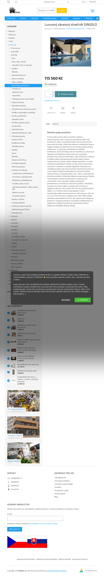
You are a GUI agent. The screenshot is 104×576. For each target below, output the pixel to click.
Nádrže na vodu (18, 192)
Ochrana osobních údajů (64, 484)
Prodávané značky (61, 490)
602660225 (15, 482)
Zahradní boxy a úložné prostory (24, 109)
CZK (83, 2)
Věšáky (14, 243)
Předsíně (14, 226)
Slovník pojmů (60, 493)
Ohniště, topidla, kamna (21, 122)
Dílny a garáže (16, 267)
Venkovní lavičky (18, 102)
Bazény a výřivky (18, 199)
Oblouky (15, 72)
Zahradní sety (17, 213)
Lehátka (15, 68)
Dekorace (12, 34)
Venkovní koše (17, 139)
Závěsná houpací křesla (21, 209)
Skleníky (15, 156)
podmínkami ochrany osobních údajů (43, 523)
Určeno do (12, 45)
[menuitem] (11, 18)
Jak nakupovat (49, 2)
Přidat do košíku (67, 94)
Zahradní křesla (17, 129)
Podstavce (16, 89)
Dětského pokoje (17, 260)
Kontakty (58, 487)
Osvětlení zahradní (19, 163)
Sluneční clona (17, 92)
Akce (13, 58)
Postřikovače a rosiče (20, 183)
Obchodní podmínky (62, 481)
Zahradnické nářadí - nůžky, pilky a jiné (25, 188)
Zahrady (14, 55)
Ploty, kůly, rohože (19, 62)
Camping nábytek (18, 203)
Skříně (14, 247)
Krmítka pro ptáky (18, 143)
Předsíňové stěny (18, 236)
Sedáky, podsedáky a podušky (23, 112)
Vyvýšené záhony (18, 196)
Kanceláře (15, 51)
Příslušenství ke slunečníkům (23, 99)
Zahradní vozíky (18, 119)
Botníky (14, 230)
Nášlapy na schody (19, 253)
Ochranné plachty (18, 136)
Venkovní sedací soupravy (21, 206)
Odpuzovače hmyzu (19, 160)
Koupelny (14, 223)
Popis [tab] (48, 124)
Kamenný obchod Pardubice (47, 559)
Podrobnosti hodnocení (75, 29)
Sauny (14, 153)
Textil (10, 41)
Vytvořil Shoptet (91, 571)
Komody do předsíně (20, 240)
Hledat (62, 10)
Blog (56, 497)
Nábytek (11, 31)
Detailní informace (51, 100)
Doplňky (11, 38)
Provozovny (15, 48)
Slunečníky (16, 95)
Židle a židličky (17, 82)
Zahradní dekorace (19, 75)
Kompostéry (16, 126)
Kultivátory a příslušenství (22, 180)
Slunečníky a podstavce (21, 85)
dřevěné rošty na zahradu (22, 65)
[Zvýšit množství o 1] (53, 92)
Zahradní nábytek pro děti (21, 133)
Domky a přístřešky (19, 116)
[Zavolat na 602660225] (11, 2)
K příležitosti (13, 270)
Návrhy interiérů (65, 559)
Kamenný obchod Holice (26, 559)
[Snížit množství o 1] (53, 95)
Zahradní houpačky (19, 106)
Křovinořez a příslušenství (22, 177)
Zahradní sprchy (18, 146)
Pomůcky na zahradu (19, 170)
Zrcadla (14, 233)
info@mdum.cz (16, 478)
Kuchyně (14, 216)
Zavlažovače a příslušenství (22, 173)
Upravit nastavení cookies (57, 571)
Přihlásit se (14, 529)
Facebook (15, 489)
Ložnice (14, 219)
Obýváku (14, 257)
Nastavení (66, 300)
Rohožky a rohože (18, 250)
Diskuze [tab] (56, 124)
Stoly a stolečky (18, 78)
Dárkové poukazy (18, 167)
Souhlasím (84, 300)
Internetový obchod (79, 559)
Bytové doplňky (17, 263)
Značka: (90, 28)
